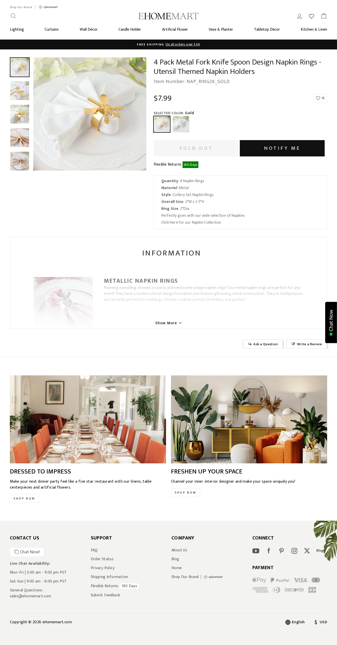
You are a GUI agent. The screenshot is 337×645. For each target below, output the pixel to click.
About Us (179, 550)
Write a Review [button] (309, 344)
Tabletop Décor (267, 29)
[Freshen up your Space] (249, 419)
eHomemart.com (57, 622)
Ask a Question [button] (265, 344)
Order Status (102, 559)
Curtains (52, 29)
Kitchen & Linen (314, 29)
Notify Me (282, 148)
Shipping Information (109, 577)
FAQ (94, 550)
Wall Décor (89, 29)
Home (176, 568)
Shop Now (24, 498)
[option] (89, 114)
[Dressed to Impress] (88, 419)
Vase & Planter (221, 29)
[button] (331, 322)
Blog (175, 559)
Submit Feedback (105, 595)
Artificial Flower (175, 29)
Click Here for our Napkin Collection (191, 222)
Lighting (17, 29)
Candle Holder (129, 29)
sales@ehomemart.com (30, 596)
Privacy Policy (103, 568)
